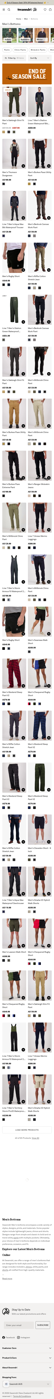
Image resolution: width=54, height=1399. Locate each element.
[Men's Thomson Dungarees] (14, 154)
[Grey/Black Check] (8, 703)
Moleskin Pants (38, 50)
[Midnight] (34, 547)
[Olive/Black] (3, 599)
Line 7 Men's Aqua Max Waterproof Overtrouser (13, 901)
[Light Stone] (29, 391)
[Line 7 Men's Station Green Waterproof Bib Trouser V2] (40, 102)
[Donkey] (29, 495)
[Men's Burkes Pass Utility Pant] (40, 154)
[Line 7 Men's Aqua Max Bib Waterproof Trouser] (14, 206)
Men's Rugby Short (11, 276)
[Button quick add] (23, 114)
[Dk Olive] (14, 132)
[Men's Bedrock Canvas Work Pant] (40, 206)
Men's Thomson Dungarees (9, 174)
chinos (29, 1266)
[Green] (29, 132)
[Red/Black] (29, 703)
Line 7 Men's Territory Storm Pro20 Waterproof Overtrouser (13, 1110)
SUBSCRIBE (43, 1325)
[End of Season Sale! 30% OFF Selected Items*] (27, 74)
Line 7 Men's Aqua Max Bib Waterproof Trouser (12, 226)
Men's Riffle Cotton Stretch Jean (37, 278)
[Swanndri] (27, 9)
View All (35, 1138)
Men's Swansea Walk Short (38, 641)
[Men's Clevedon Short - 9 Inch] (40, 829)
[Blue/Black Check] (3, 703)
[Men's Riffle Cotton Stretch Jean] (40, 258)
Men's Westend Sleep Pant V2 (12, 694)
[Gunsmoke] (34, 288)
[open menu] (3, 9)
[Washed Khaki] (34, 391)
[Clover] (29, 859)
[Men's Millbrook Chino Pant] (40, 362)
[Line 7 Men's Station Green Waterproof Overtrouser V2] (14, 310)
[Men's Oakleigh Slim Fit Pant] (14, 102)
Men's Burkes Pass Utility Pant (39, 174)
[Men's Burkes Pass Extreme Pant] (14, 466)
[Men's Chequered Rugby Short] (40, 674)
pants (16, 1237)
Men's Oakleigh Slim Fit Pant (13, 122)
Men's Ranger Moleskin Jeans (39, 485)
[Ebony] (8, 132)
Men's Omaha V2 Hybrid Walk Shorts (39, 901)
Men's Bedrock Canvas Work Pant (38, 226)
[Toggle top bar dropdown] (48, 2)
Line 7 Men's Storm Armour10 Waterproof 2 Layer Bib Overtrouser (13, 590)
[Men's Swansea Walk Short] (40, 622)
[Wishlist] (45, 9)
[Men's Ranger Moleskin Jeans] (40, 466)
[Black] (4, 184)
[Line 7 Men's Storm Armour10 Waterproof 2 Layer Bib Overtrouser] (14, 570)
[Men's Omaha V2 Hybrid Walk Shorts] (40, 882)
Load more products (27, 1130)
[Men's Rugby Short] (14, 258)
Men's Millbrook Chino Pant (38, 381)
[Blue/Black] (40, 704)
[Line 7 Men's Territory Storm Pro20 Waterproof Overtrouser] (14, 1089)
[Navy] (4, 236)
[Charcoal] (34, 236)
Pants (7, 50)
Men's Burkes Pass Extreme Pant (11, 485)
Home (18, 19)
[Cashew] (3, 132)
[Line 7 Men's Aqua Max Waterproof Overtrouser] (14, 882)
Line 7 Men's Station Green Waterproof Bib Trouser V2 (38, 122)
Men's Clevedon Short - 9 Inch (39, 849)
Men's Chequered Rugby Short (39, 694)
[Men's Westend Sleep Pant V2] (14, 674)
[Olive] (9, 960)
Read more (7, 1278)
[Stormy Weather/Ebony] (9, 600)
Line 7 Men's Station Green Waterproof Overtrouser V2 (11, 330)
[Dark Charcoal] (39, 288)
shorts (5, 1270)
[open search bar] (8, 9)
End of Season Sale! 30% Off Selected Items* (25, 2)
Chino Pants (20, 50)
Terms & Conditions (22, 1396)
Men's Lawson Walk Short (14, 952)
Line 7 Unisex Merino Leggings (37, 537)
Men (26, 19)
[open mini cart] (50, 9)
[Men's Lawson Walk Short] (14, 934)
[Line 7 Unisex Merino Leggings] (40, 518)
